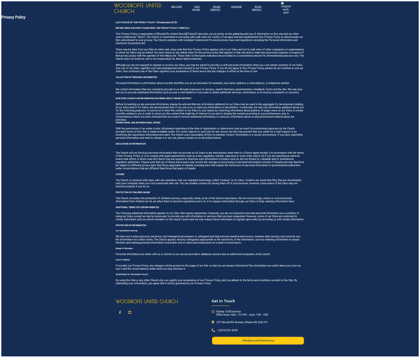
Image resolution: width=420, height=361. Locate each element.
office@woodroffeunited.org (258, 340)
